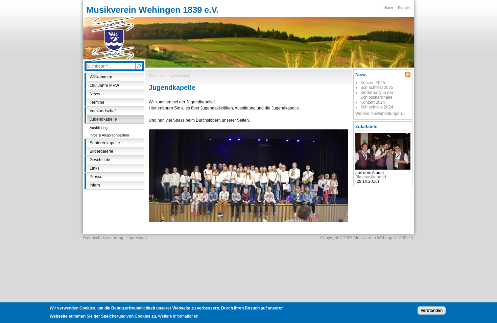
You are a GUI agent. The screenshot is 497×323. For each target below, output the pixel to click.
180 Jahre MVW (104, 85)
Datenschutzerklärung (103, 237)
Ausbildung (99, 128)
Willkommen (101, 77)
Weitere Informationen (178, 316)
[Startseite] (113, 39)
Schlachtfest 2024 (376, 107)
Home (388, 7)
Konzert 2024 (372, 102)
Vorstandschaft (103, 110)
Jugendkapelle (103, 119)
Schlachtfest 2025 (376, 87)
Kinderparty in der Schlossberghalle (376, 95)
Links (94, 168)
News (95, 94)
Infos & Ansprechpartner (109, 135)
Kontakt (404, 7)
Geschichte (100, 159)
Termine (97, 102)
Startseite (156, 76)
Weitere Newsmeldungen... (380, 113)
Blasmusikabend (370, 177)
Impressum (136, 237)
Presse (96, 176)
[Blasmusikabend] (382, 168)
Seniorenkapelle (105, 143)
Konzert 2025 (372, 82)
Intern (95, 185)
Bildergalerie (101, 151)
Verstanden (432, 310)
